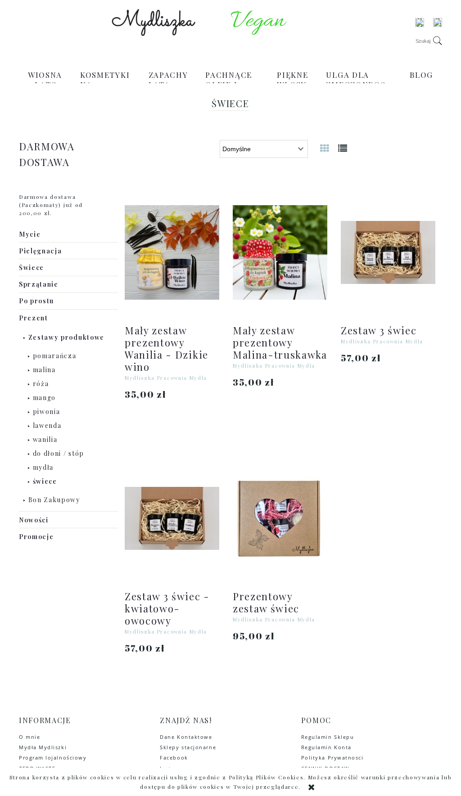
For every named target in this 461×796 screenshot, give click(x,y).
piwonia (46, 411)
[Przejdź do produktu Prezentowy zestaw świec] (280, 518)
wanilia (45, 439)
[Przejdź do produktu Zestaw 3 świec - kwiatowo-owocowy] (172, 518)
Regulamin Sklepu (327, 736)
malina (44, 369)
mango (44, 397)
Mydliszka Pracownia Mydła (166, 377)
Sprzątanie (39, 284)
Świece (31, 267)
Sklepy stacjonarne (188, 747)
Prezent (33, 318)
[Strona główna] (154, 22)
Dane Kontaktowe (186, 736)
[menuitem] (45, 80)
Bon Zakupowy (54, 499)
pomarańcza (55, 355)
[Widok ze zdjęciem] (325, 148)
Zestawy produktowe (66, 337)
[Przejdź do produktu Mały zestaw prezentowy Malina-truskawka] (280, 252)
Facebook (174, 757)
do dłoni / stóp (58, 453)
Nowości (34, 520)
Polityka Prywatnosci (332, 757)
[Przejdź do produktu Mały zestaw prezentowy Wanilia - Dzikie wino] (172, 252)
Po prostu (36, 301)
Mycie (30, 234)
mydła (43, 467)
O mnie (29, 736)
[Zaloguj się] (419, 22)
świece (45, 481)
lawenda (47, 425)
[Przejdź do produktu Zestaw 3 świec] (388, 252)
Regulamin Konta (326, 747)
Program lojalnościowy (52, 757)
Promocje (36, 536)
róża (41, 383)
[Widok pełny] (343, 148)
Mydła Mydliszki (43, 747)
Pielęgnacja (40, 251)
